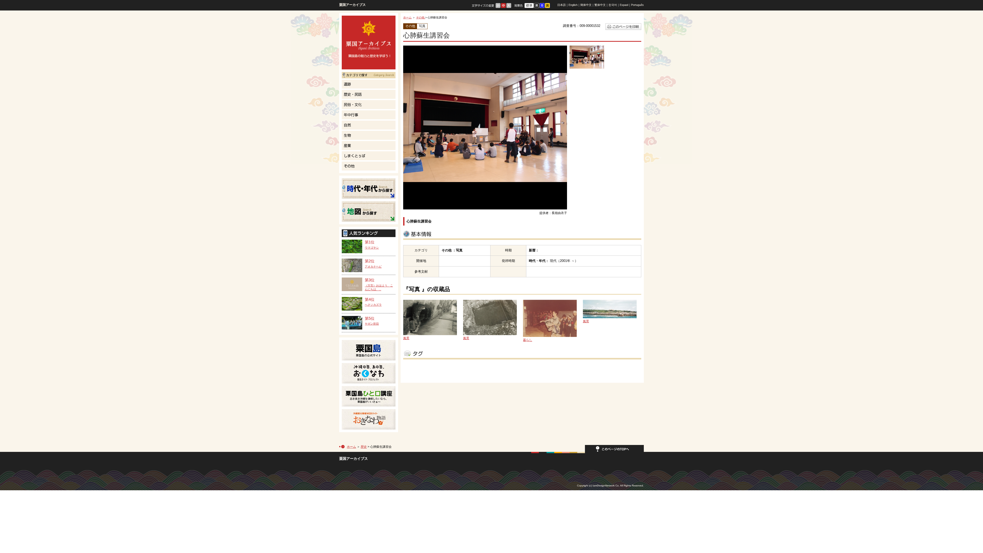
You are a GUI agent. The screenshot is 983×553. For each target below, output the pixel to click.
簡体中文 (586, 4)
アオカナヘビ (373, 266)
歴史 (364, 447)
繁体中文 (600, 4)
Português (637, 4)
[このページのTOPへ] (614, 451)
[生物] (369, 135)
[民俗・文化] (369, 104)
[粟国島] (369, 350)
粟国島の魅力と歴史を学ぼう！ (369, 42)
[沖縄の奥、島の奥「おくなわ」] (369, 373)
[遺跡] (369, 84)
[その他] (369, 166)
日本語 (561, 4)
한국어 (612, 4)
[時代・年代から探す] (369, 188)
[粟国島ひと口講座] (369, 396)
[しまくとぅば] (369, 155)
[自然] (369, 125)
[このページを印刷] (623, 29)
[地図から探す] (369, 211)
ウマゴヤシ (372, 247)
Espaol (624, 4)
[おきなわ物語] (369, 419)
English (573, 4)
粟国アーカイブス (352, 5)
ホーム (407, 17)
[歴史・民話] (369, 94)
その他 (420, 17)
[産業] (369, 145)
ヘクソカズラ (373, 304)
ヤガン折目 (372, 323)
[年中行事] (369, 114)
